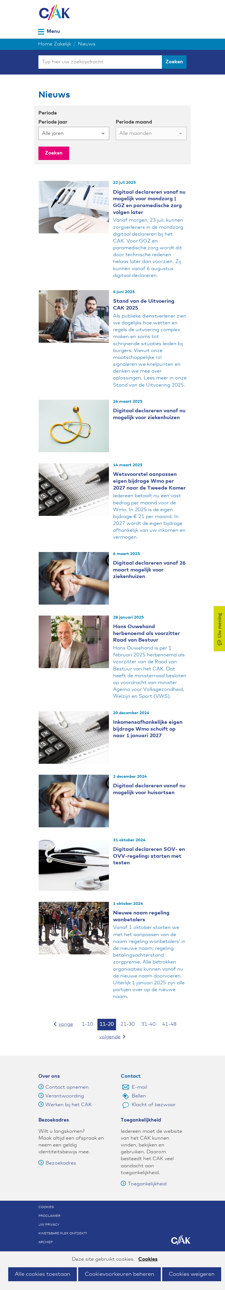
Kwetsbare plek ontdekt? (62, 1233)
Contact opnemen (67, 1087)
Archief (45, 1242)
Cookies (148, 1259)
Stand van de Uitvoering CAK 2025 (144, 305)
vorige (67, 1024)
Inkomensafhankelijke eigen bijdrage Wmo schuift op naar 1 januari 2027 (147, 729)
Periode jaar (53, 122)
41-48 (169, 1024)
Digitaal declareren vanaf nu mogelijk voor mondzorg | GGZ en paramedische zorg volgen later (149, 202)
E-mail (139, 1087)
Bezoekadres (61, 1163)
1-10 (87, 1024)
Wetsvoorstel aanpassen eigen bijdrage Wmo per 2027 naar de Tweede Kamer (149, 481)
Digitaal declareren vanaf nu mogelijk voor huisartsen (149, 789)
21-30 (127, 1024)
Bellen (139, 1096)
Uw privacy (49, 1224)
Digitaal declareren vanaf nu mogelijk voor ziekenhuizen (149, 414)
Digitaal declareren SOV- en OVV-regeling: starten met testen (149, 856)
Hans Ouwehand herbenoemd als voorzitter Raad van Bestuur (146, 633)
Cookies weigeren (192, 1274)
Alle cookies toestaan (42, 1274)
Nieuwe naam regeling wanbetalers (141, 916)
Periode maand (134, 122)
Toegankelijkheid (147, 1184)
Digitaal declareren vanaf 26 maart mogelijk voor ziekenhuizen (149, 569)
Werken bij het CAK (68, 1104)
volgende (116, 1036)
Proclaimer (49, 1216)
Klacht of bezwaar (154, 1104)
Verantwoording (64, 1096)
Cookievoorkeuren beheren (119, 1274)
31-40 (148, 1024)
